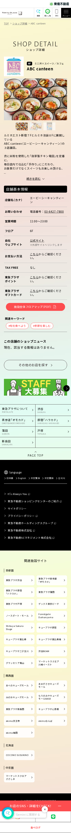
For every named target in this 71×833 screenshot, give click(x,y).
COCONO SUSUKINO (17, 755)
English (22, 478)
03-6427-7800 (54, 211)
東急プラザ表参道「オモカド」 (47, 580)
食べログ (36, 827)
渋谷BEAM (43, 651)
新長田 (7, 442)
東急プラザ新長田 (15, 709)
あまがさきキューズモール (48, 685)
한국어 (61, 478)
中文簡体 (49, 478)
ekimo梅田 (12, 732)
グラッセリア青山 (15, 662)
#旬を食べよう (17, 326)
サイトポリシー (17, 508)
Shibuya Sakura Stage (15, 627)
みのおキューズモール (17, 697)
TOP (6, 23)
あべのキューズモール (17, 685)
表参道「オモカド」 (14, 421)
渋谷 (41, 410)
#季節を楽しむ (42, 326)
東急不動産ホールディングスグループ (30, 523)
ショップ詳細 (19, 23)
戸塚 (41, 432)
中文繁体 (35, 478)
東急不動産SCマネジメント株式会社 (29, 537)
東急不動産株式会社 (20, 530)
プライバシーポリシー (21, 516)
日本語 (10, 478)
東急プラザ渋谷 (14, 580)
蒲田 (6, 432)
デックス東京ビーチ (48, 603)
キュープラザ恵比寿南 (49, 639)
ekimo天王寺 (13, 720)
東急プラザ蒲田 (46, 592)
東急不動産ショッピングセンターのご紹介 (33, 501)
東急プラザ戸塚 (14, 603)
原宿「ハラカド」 (48, 421)
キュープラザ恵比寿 (16, 639)
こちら (34, 254)
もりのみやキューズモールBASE (48, 697)
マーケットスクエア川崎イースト (48, 663)
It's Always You (17, 494)
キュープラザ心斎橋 (48, 709)
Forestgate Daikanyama (45, 615)
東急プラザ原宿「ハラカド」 (14, 592)
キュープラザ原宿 (47, 627)
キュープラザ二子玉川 (17, 651)
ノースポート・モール (17, 615)
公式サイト (37, 240)
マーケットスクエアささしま (16, 777)
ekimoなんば (45, 720)
